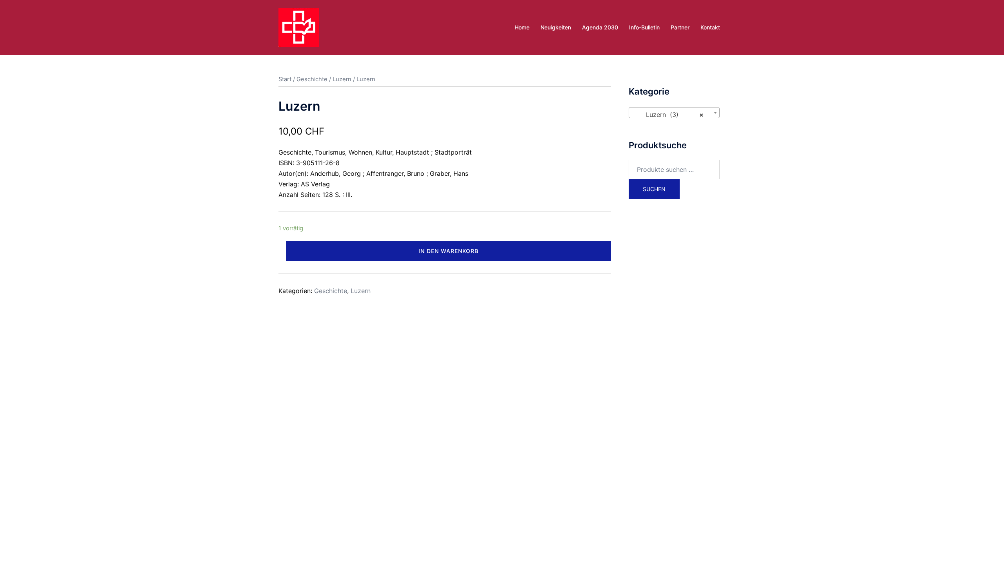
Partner (680, 27)
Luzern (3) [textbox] (672, 114)
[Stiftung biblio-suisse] (298, 27)
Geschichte (311, 79)
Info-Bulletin (644, 27)
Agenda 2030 (600, 27)
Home (522, 27)
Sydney (446, 341)
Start (284, 79)
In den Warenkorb (448, 251)
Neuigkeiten (555, 27)
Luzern (342, 79)
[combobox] (674, 112)
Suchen (654, 189)
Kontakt (710, 27)
